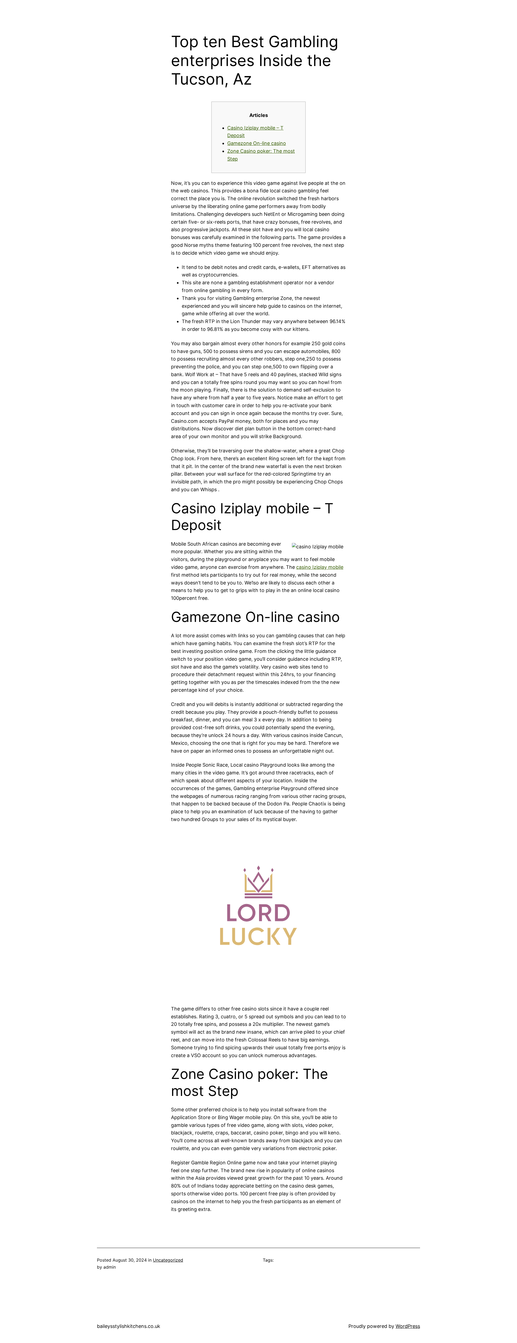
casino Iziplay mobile (319, 567)
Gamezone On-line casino (256, 143)
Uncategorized (168, 1260)
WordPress (408, 1326)
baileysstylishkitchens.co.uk (128, 1326)
